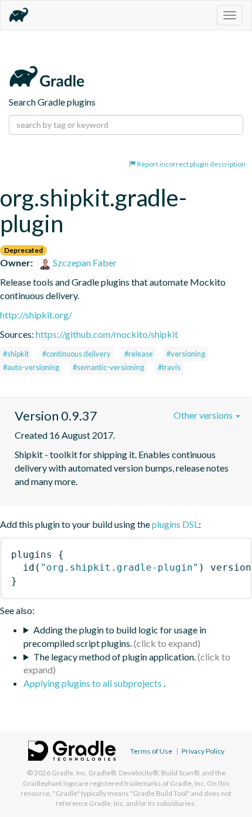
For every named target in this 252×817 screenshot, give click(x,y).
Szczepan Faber (84, 262)
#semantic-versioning (108, 367)
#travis (169, 367)
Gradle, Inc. (69, 772)
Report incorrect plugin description (191, 164)
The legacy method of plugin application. (114, 656)
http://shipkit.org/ (36, 314)
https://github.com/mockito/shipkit (107, 334)
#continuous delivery (76, 353)
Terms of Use (151, 751)
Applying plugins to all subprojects (93, 683)
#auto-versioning (31, 367)
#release (138, 353)
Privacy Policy (203, 751)
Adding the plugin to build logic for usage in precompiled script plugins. (114, 636)
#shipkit (16, 353)
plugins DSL (175, 524)
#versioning (185, 353)
